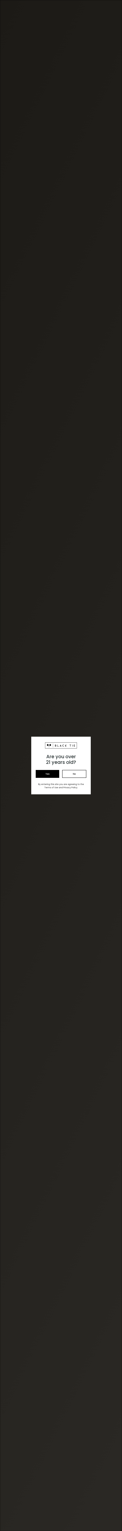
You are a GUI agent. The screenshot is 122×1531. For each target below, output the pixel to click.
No (74, 774)
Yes (48, 774)
